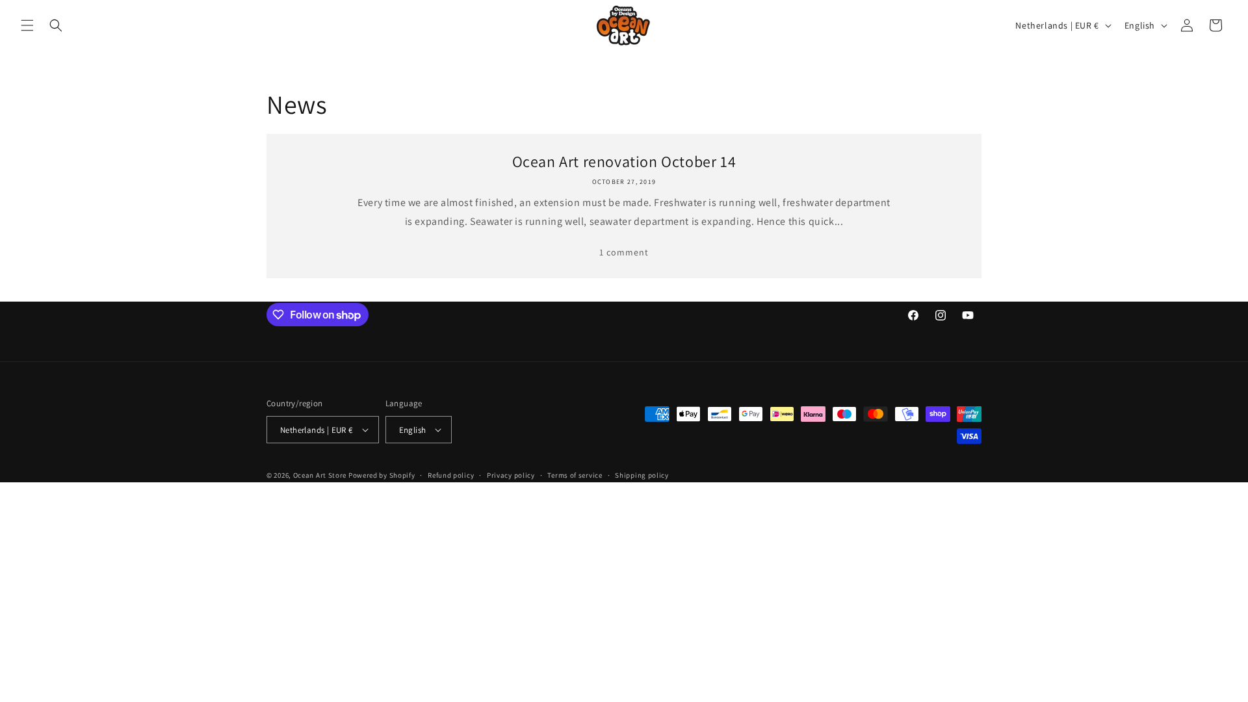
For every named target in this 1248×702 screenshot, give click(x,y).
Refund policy (451, 475)
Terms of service (574, 475)
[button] (27, 25)
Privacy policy (511, 475)
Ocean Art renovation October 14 (624, 161)
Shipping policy (642, 475)
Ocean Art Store (320, 475)
